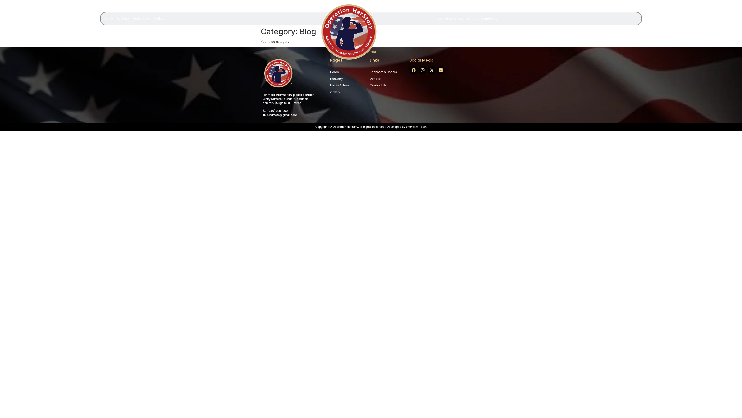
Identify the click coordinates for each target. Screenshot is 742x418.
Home (109, 19)
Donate (472, 19)
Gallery (159, 19)
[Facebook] (413, 70)
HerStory (123, 19)
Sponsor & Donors (450, 19)
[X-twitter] (432, 70)
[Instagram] (423, 70)
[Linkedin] (441, 70)
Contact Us (489, 19)
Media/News (141, 19)
